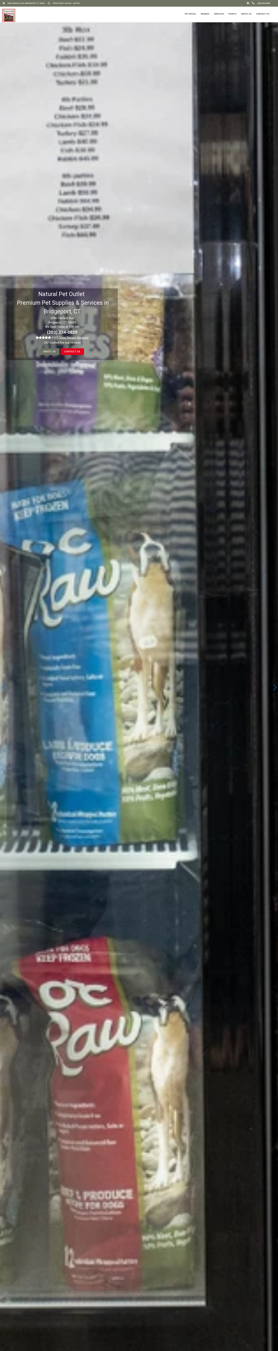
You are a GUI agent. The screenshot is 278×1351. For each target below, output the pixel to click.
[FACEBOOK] (248, 3)
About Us (49, 351)
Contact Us (72, 351)
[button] (275, 687)
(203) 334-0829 (62, 332)
